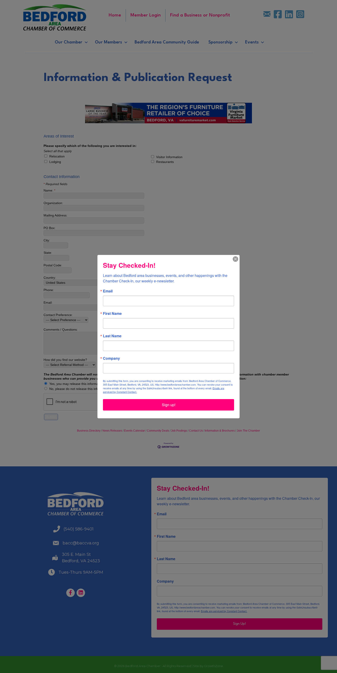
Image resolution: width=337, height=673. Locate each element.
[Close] (235, 259)
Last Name (112, 336)
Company (111, 358)
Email (108, 291)
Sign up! (168, 404)
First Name (112, 313)
